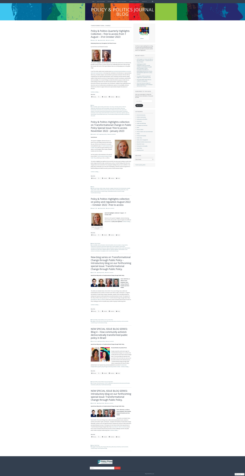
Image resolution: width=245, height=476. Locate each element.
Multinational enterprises (101, 248)
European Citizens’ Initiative (109, 109)
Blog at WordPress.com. (149, 473)
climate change (102, 188)
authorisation (106, 106)
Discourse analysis (117, 245)
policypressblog (102, 40)
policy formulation (118, 248)
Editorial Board (111, 1)
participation (93, 112)
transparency (126, 114)
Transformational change (113, 114)
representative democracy (102, 114)
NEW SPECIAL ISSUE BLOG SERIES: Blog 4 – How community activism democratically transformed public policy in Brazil (109, 333)
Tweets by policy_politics (140, 164)
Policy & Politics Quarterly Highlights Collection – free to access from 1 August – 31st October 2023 (110, 33)
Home (93, 1)
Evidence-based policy (141, 117)
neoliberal (102, 189)
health (98, 189)
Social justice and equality (142, 146)
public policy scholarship (116, 321)
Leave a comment (110, 40)
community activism (118, 106)
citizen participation (101, 245)
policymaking (117, 189)
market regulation (115, 246)
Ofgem (107, 248)
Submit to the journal (121, 1)
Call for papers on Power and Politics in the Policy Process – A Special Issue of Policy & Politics (145, 61)
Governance (139, 121)
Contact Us (144, 1)
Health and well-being (141, 123)
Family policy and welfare (142, 119)
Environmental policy (122, 188)
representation (94, 114)
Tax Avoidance (97, 250)
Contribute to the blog (134, 1)
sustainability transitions (112, 191)
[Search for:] (102, 468)
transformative (121, 114)
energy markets (124, 245)
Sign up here (139, 105)
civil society (111, 106)
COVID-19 (124, 106)
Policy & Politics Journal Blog (122, 12)
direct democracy (100, 109)
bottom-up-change (95, 188)
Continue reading (95, 92)
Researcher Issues (140, 144)
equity (92, 189)
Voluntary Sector (140, 150)
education (108, 188)
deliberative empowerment (96, 108)
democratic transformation (124, 383)
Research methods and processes (144, 142)
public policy (118, 112)
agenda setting (100, 106)
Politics (138, 133)
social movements (97, 191)
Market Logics (109, 246)
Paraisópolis (125, 111)
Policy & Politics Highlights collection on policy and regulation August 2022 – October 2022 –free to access (111, 201)
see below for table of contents (98, 299)
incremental (97, 111)
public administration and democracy (109, 112)
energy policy (93, 246)
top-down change (120, 191)
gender (95, 189)
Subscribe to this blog (143, 91)
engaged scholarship (114, 188)
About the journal (101, 1)
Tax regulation (103, 250)
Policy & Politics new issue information (105, 319)
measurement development (105, 111)
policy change (98, 112)
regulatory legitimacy (114, 249)
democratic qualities (105, 108)
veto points (93, 115)
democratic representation (115, 108)
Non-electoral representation (116, 111)
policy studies (112, 189)
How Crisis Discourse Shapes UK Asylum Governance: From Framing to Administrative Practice (144, 85)
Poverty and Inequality (141, 135)
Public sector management (142, 139)
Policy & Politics (97, 243)
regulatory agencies (125, 112)
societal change (104, 191)
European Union (118, 109)
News (93, 105)
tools (107, 250)
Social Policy (139, 148)
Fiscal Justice (98, 246)
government (104, 246)
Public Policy (96, 445)
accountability (94, 106)
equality (128, 188)
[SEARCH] (152, 1)
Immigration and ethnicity (142, 125)
